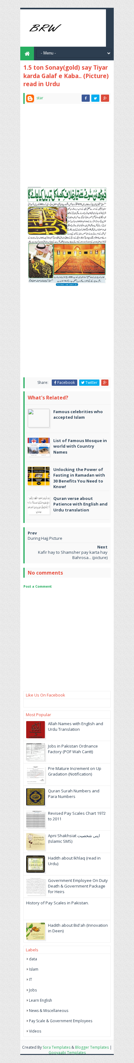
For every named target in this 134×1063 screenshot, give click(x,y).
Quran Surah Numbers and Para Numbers (73, 793)
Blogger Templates (92, 1047)
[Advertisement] (67, 148)
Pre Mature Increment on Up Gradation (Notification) (74, 771)
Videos (35, 1031)
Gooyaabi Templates (67, 1052)
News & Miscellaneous (48, 1010)
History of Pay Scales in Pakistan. (57, 903)
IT (30, 979)
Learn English (40, 1000)
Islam (33, 969)
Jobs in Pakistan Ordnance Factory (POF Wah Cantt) (73, 748)
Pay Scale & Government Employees (60, 1020)
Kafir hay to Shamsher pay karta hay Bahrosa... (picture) (73, 554)
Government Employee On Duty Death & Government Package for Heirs (78, 886)
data (33, 959)
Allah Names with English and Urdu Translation (75, 726)
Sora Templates (56, 1047)
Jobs (33, 990)
